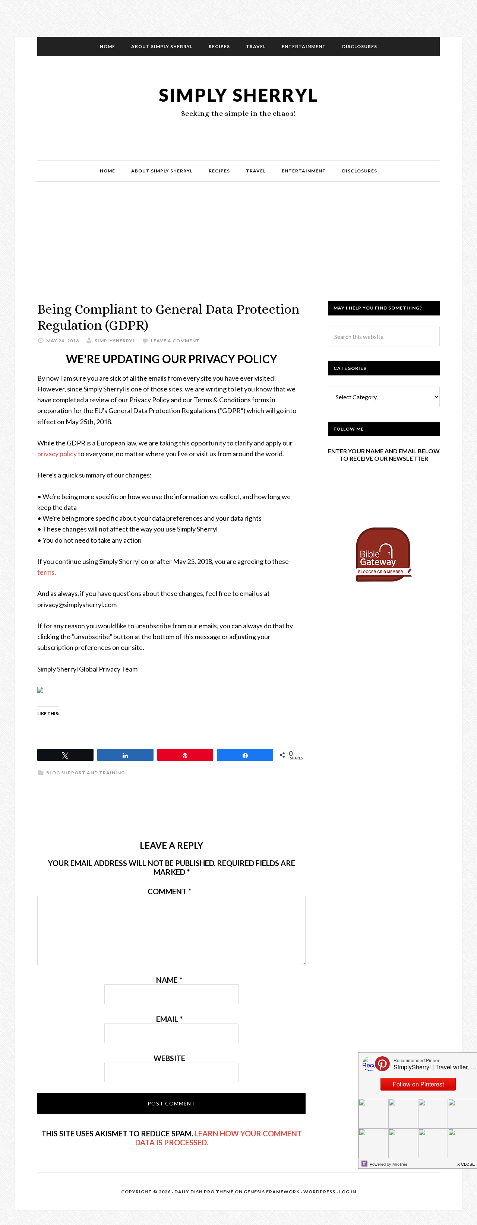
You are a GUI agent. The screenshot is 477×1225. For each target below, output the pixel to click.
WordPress (319, 1191)
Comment (169, 891)
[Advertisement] (238, 249)
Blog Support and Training (85, 772)
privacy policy (57, 454)
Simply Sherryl (239, 94)
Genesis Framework (272, 1191)
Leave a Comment (175, 340)
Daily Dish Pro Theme (204, 1191)
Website (169, 1058)
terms (45, 572)
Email (169, 1019)
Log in (347, 1191)
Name (169, 979)
